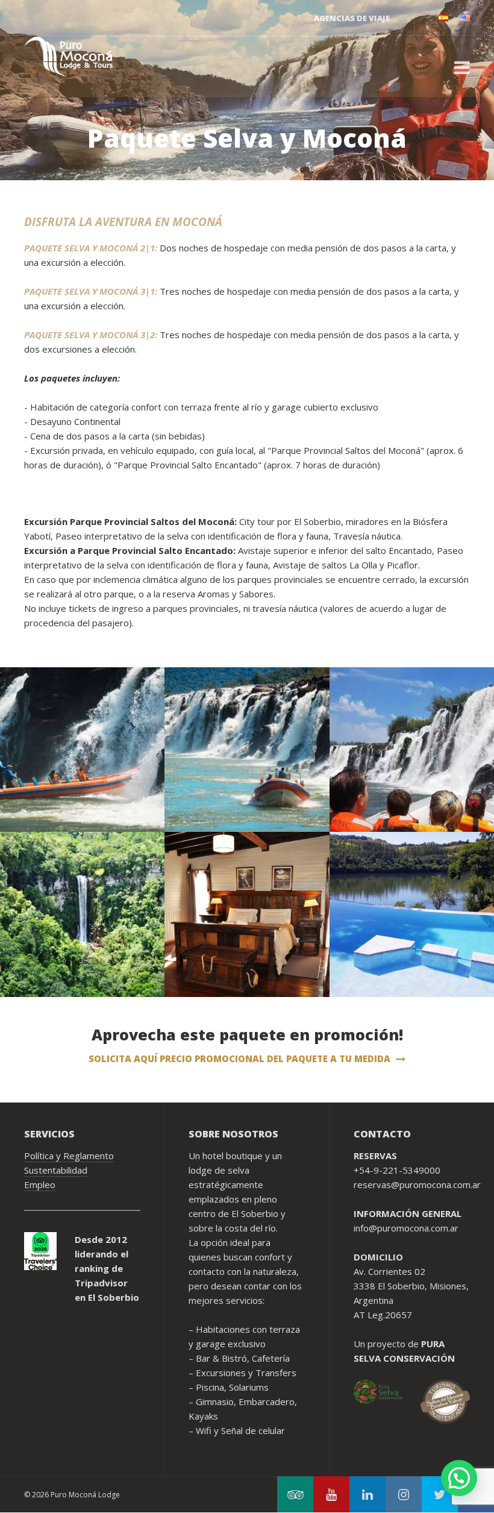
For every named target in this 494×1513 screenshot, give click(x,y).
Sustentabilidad (55, 1170)
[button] (459, 1478)
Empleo (39, 1184)
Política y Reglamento (69, 1156)
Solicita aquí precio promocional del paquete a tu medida (241, 1058)
